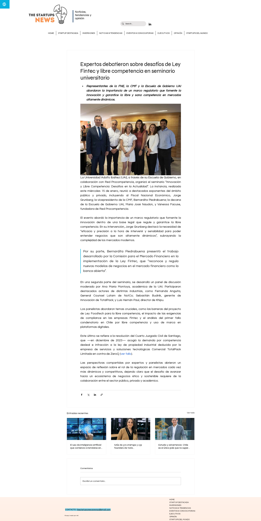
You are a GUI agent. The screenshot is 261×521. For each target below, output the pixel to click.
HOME (172, 500)
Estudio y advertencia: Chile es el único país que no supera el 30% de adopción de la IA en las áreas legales (174, 446)
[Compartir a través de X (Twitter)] (88, 394)
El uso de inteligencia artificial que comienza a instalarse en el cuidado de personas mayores (85, 446)
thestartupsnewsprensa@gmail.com (94, 509)
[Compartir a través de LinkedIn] (95, 394)
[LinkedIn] (150, 24)
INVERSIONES (140, 42)
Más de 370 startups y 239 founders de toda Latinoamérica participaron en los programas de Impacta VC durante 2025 (130, 446)
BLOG (69, 42)
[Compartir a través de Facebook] (81, 394)
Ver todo (191, 413)
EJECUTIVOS (174, 514)
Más (154, 42)
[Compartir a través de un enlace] (101, 394)
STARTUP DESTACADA (89, 42)
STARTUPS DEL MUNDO (179, 519)
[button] (191, 42)
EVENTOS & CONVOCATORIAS (179, 511)
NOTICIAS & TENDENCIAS (117, 42)
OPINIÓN (173, 517)
